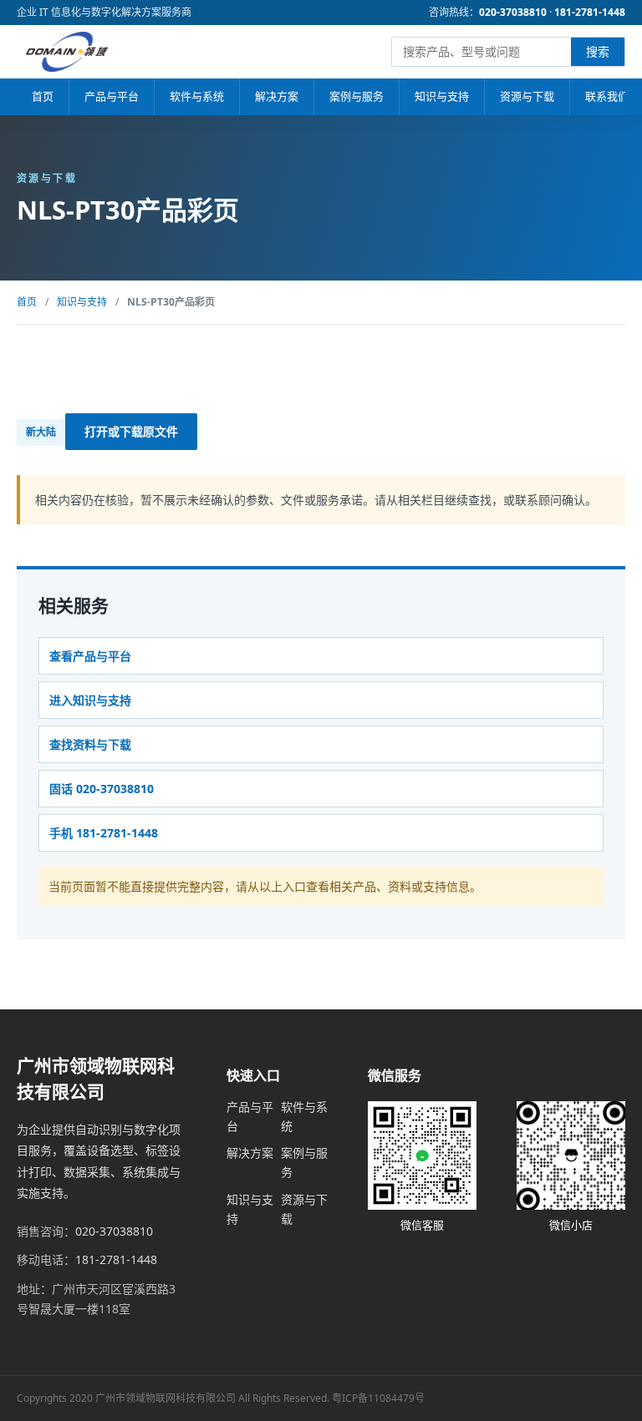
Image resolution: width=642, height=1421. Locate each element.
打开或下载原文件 (131, 431)
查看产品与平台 (90, 656)
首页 (43, 96)
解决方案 (276, 96)
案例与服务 (356, 96)
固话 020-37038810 (101, 788)
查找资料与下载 (90, 744)
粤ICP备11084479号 (378, 1398)
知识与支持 (442, 96)
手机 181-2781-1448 (103, 833)
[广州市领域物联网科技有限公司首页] (67, 52)
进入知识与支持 (90, 700)
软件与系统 (197, 96)
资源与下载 (527, 96)
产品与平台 (111, 96)
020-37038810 (513, 12)
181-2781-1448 (589, 12)
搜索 (597, 51)
